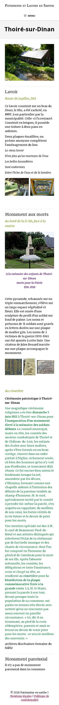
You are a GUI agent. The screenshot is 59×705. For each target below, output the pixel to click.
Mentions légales (21, 696)
